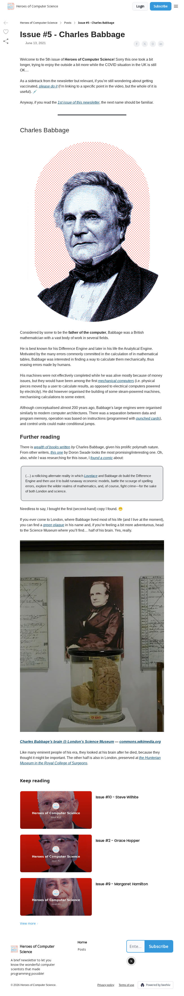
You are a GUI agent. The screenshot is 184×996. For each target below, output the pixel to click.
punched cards (148, 418)
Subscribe (161, 6)
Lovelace (90, 476)
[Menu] (176, 5)
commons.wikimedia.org (140, 742)
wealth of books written (52, 447)
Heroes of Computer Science (38, 23)
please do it (48, 86)
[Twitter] (131, 961)
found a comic (101, 458)
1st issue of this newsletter (78, 102)
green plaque (53, 525)
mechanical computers (116, 381)
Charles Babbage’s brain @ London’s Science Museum (67, 742)
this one (56, 452)
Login (140, 6)
